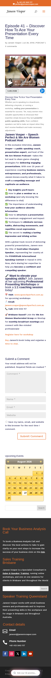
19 (20, 488)
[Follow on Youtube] (30, 653)
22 (36, 488)
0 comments (11, 46)
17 (9, 488)
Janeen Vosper (14, 43)
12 (20, 483)
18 (14, 488)
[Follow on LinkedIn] (24, 653)
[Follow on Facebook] (5, 653)
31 (9, 497)
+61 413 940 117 (25, 2)
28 (31, 492)
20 (25, 488)
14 (31, 483)
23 (41, 488)
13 (25, 483)
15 (36, 483)
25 (14, 492)
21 (31, 488)
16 (41, 483)
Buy (7, 340)
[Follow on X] (17, 653)
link (43, 552)
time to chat (11, 343)
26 (20, 492)
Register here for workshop (19, 334)
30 (41, 492)
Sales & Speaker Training (16, 573)
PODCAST (40, 43)
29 (36, 492)
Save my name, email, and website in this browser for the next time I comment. (24, 425)
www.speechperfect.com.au (28, 294)
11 (14, 483)
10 (9, 483)
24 (9, 492)
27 (25, 492)
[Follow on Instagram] (11, 653)
